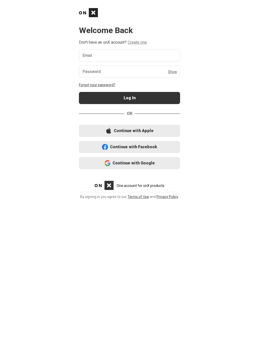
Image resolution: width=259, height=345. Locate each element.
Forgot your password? (97, 85)
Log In (129, 98)
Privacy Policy (167, 197)
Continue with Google (129, 163)
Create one (137, 42)
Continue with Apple (129, 131)
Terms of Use (138, 197)
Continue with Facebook (129, 147)
